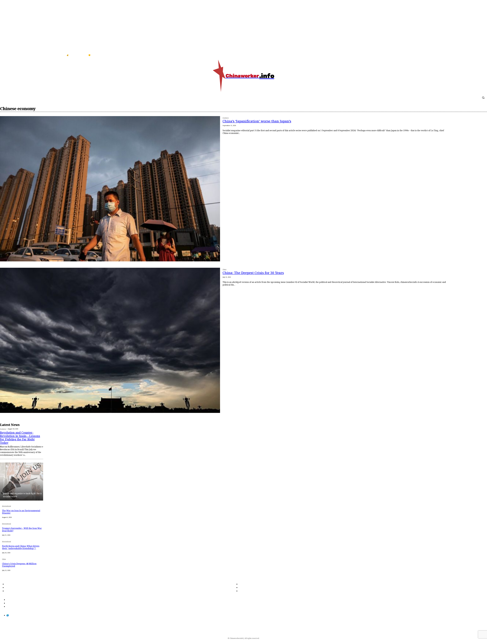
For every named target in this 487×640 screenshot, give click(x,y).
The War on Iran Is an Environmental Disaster (21, 511)
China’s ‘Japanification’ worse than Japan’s (257, 121)
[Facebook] (476, 55)
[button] (483, 97)
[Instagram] (481, 55)
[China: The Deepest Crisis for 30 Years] (110, 340)
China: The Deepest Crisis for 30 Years (253, 272)
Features (226, 118)
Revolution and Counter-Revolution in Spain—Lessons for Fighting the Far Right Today (20, 437)
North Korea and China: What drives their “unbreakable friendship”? (20, 547)
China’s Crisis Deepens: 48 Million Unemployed (19, 564)
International (6, 506)
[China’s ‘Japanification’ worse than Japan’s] (110, 188)
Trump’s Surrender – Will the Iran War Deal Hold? (22, 529)
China (224, 269)
